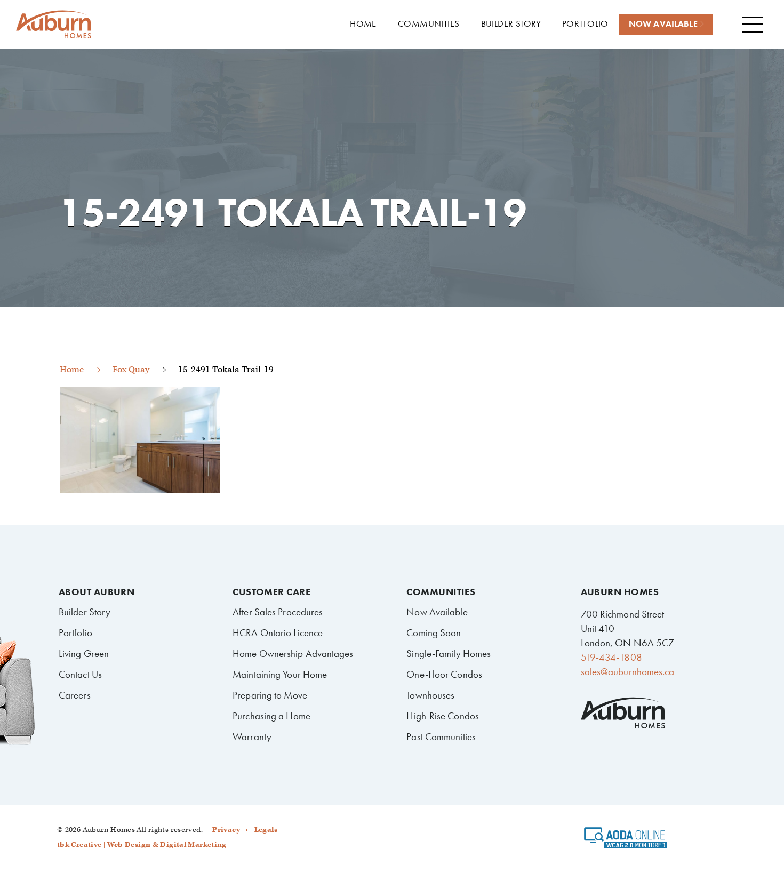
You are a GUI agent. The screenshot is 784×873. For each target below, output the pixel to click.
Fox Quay (131, 369)
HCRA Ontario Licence (278, 632)
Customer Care (271, 592)
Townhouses (430, 695)
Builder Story (84, 612)
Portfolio (75, 632)
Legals (265, 830)
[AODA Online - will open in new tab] (626, 841)
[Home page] (53, 25)
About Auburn (96, 592)
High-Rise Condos (442, 716)
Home (72, 369)
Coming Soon (433, 632)
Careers (75, 695)
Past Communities (441, 736)
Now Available (436, 612)
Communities (440, 592)
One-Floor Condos (444, 674)
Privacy (226, 830)
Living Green (84, 653)
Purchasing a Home (271, 716)
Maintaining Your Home (280, 674)
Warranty (252, 736)
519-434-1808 (611, 657)
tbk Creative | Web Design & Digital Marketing (142, 845)
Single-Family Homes (448, 653)
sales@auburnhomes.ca (628, 671)
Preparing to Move (270, 695)
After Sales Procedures (278, 612)
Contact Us (80, 674)
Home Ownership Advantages (293, 653)
